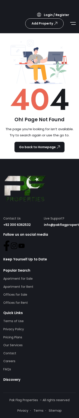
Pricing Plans (12, 337)
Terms (38, 410)
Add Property (42, 23)
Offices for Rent (15, 302)
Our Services (13, 345)
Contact (9, 353)
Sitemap (55, 410)
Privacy (22, 410)
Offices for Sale (15, 294)
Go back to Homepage (37, 147)
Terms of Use (13, 321)
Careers (9, 361)
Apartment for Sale (18, 278)
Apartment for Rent (18, 287)
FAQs (7, 369)
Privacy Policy (13, 329)
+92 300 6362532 (17, 225)
